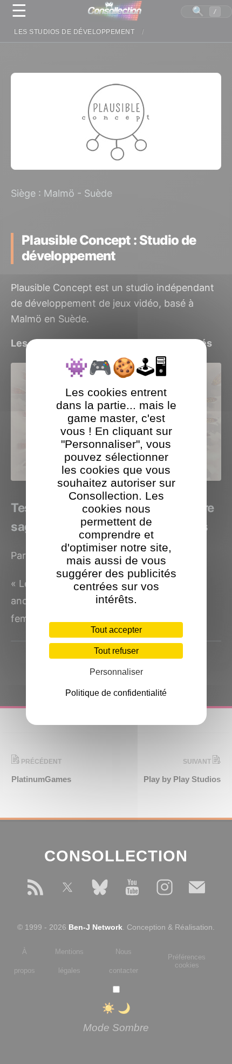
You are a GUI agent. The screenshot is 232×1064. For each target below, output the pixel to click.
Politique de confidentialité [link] (116, 692)
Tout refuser (116, 650)
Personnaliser (116, 671)
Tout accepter (116, 629)
